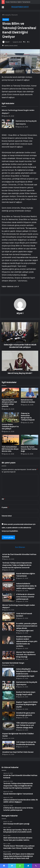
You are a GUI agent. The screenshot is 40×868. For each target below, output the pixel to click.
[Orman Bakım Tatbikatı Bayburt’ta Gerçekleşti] (10, 417)
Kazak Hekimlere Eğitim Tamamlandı (18, 2)
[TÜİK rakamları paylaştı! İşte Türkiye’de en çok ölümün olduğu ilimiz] (8, 726)
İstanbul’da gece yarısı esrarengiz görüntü (25, 714)
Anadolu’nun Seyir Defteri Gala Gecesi (17, 752)
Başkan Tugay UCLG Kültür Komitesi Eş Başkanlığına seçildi (27, 704)
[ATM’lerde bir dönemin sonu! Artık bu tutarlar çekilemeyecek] (8, 597)
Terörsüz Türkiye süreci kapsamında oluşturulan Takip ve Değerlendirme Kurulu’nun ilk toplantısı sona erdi (17, 565)
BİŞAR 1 (7, 42)
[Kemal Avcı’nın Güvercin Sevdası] (29, 393)
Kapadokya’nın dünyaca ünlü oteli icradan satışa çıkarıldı (9, 403)
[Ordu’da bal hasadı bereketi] (8, 616)
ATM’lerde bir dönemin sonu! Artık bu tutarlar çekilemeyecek (25, 596)
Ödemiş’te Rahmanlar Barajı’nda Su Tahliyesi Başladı (28, 416)
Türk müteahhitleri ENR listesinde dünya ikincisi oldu (10, 449)
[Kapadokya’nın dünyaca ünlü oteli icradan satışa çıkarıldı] (10, 393)
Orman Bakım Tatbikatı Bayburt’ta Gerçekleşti (10, 426)
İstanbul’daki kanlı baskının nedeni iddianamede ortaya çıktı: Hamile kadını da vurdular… (27, 641)
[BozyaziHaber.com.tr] (20, 7)
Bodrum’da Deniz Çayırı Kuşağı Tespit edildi (25, 693)
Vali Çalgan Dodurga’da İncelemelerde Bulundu (26, 743)
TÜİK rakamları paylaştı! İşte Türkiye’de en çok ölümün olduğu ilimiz (26, 725)
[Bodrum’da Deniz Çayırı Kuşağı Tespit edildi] (8, 695)
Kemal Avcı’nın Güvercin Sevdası (28, 401)
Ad (3, 499)
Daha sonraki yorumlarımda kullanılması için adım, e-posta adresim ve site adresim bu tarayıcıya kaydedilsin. (18, 527)
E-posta (5, 507)
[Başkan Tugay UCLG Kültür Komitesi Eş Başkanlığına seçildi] (8, 705)
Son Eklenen (20, 547)
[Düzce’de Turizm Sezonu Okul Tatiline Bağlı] (29, 440)
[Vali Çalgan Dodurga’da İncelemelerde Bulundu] (8, 745)
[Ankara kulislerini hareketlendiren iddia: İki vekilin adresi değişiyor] (8, 586)
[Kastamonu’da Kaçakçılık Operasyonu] (8, 124)
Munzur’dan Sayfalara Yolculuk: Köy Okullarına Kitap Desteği (26, 654)
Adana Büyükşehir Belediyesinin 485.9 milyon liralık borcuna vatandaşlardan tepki (27, 672)
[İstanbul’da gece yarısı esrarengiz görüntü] (8, 716)
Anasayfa (7, 15)
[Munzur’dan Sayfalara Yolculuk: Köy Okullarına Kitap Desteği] (8, 655)
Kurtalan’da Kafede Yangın (13, 663)
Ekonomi (15, 15)
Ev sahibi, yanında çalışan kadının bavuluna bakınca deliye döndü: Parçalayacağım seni (26, 627)
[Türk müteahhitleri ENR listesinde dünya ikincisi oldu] (10, 440)
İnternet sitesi (7, 516)
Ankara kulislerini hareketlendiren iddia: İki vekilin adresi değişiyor (26, 585)
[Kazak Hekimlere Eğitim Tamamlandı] (8, 576)
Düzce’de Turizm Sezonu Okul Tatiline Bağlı (29, 449)
